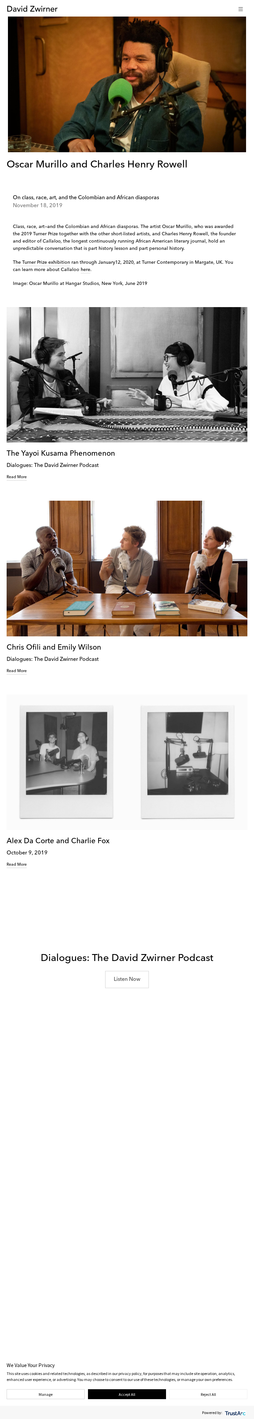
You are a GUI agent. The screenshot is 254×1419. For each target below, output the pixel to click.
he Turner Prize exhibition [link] (43, 262)
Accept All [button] (127, 1394)
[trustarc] (234, 1412)
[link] (127, 394)
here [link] (85, 269)
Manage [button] (46, 1394)
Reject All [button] (208, 1394)
